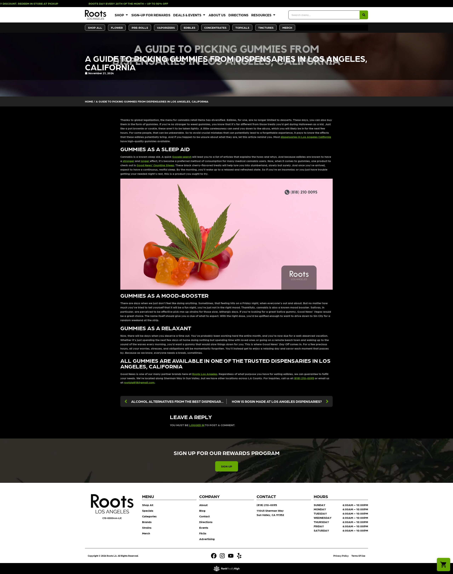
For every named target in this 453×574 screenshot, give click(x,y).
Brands (147, 522)
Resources (261, 15)
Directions (238, 15)
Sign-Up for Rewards (150, 15)
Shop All (147, 505)
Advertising (207, 539)
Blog (202, 510)
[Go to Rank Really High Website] (227, 568)
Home (89, 101)
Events (203, 527)
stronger (128, 161)
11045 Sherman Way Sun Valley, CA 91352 (270, 512)
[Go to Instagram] (222, 556)
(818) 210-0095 (304, 378)
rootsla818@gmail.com (139, 382)
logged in (196, 425)
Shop (119, 15)
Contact (204, 516)
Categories (149, 516)
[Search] (364, 14)
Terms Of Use (358, 555)
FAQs (202, 533)
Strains (146, 527)
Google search (181, 156)
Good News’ (155, 165)
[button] (443, 564)
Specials (147, 510)
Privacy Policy (341, 555)
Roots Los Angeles (204, 374)
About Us (217, 15)
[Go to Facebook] (214, 556)
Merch (146, 533)
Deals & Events (187, 15)
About (203, 505)
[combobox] (324, 14)
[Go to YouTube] (231, 556)
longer (145, 161)
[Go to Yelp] (239, 556)
